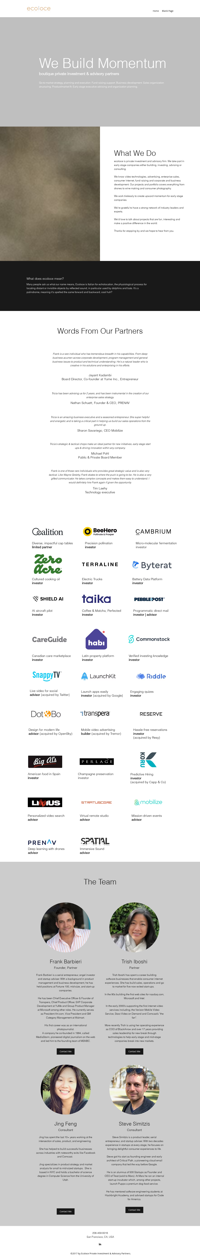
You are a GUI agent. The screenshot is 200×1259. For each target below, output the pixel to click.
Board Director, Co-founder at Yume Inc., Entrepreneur (100, 379)
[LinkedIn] (100, 1244)
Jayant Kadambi (100, 375)
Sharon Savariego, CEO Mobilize (100, 430)
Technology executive (100, 492)
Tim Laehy (100, 488)
